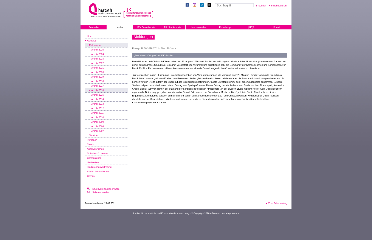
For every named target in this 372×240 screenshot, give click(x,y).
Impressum (233, 213)
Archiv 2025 (97, 49)
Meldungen (95, 45)
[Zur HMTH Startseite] (103, 10)
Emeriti (90, 144)
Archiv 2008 (97, 126)
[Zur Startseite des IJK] (138, 10)
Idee (89, 36)
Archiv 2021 (97, 67)
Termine (93, 135)
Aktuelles (91, 40)
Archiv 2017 (97, 85)
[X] (210, 5)
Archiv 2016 (97, 90)
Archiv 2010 (97, 117)
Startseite (94, 27)
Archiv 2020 (97, 72)
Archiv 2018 (97, 81)
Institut (119, 27)
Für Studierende (172, 27)
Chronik (91, 176)
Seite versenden (100, 192)
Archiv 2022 (97, 63)
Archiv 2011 (97, 113)
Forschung (225, 27)
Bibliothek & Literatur (97, 153)
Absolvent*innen (95, 149)
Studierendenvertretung (99, 167)
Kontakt (277, 27)
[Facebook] (188, 5)
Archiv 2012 (97, 108)
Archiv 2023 (97, 58)
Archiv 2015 (97, 94)
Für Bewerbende (146, 27)
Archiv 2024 (97, 54)
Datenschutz (218, 213)
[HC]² (251, 27)
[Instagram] (195, 5)
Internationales (198, 27)
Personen (92, 140)
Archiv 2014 (97, 99)
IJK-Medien (93, 162)
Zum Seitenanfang (277, 203)
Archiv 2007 (97, 131)
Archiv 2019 (97, 76)
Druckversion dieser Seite (105, 189)
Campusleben (94, 158)
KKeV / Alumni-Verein (98, 171)
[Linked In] (202, 5)
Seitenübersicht (279, 5)
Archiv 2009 (97, 122)
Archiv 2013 (97, 103)
